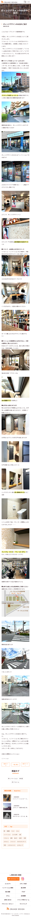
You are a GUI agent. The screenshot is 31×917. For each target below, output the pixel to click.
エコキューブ (20, 845)
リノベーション (5, 758)
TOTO (5, 845)
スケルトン (6, 841)
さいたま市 (14, 834)
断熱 (11, 838)
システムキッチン (11, 845)
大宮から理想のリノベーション (10, 754)
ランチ (12, 831)
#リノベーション (13, 778)
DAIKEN (8, 831)
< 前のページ (5, 764)
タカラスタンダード (21, 841)
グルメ (17, 831)
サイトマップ (23, 904)
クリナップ (12, 841)
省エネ (15, 838)
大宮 (20, 834)
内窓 (25, 838)
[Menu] (28, 2)
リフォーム (6, 838)
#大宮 (21, 778)
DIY (4, 831)
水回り (20, 838)
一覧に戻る (15, 764)
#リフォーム (15, 782)
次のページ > (25, 764)
